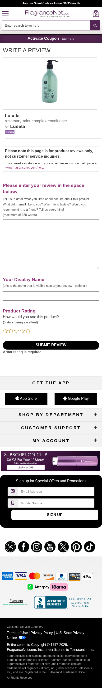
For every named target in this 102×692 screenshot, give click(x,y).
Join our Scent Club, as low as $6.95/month (51, 3)
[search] (88, 13)
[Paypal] (61, 577)
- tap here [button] (51, 38)
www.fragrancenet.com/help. (24, 167)
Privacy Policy (42, 633)
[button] (5, 13)
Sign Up (55, 515)
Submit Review (51, 345)
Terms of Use (17, 633)
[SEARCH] (95, 25)
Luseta (17, 126)
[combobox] (51, 25)
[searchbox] (46, 25)
